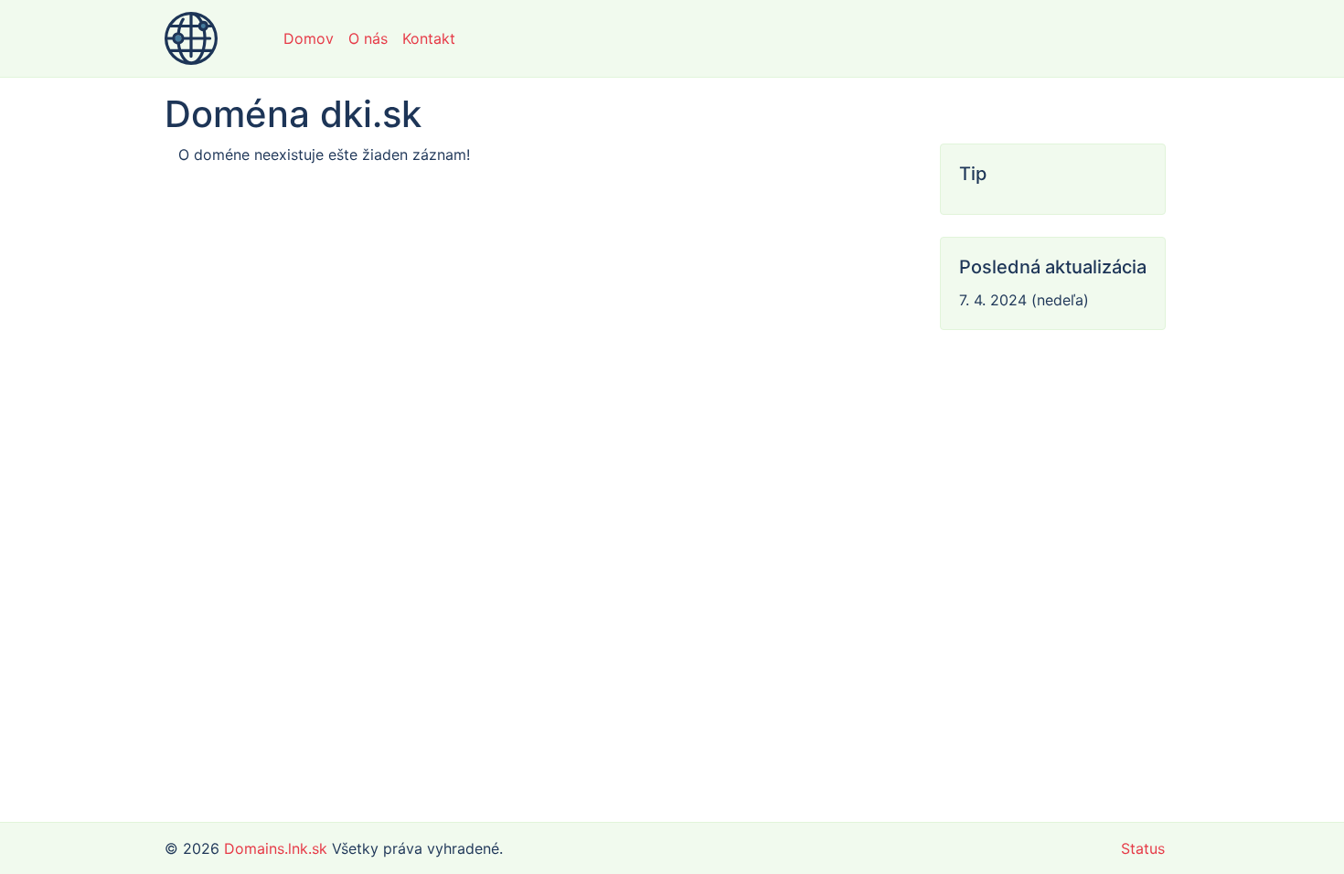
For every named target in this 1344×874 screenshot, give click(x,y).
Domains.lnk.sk (275, 848)
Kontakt (428, 38)
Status (1143, 848)
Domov (308, 38)
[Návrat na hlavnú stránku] (191, 38)
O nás (368, 38)
